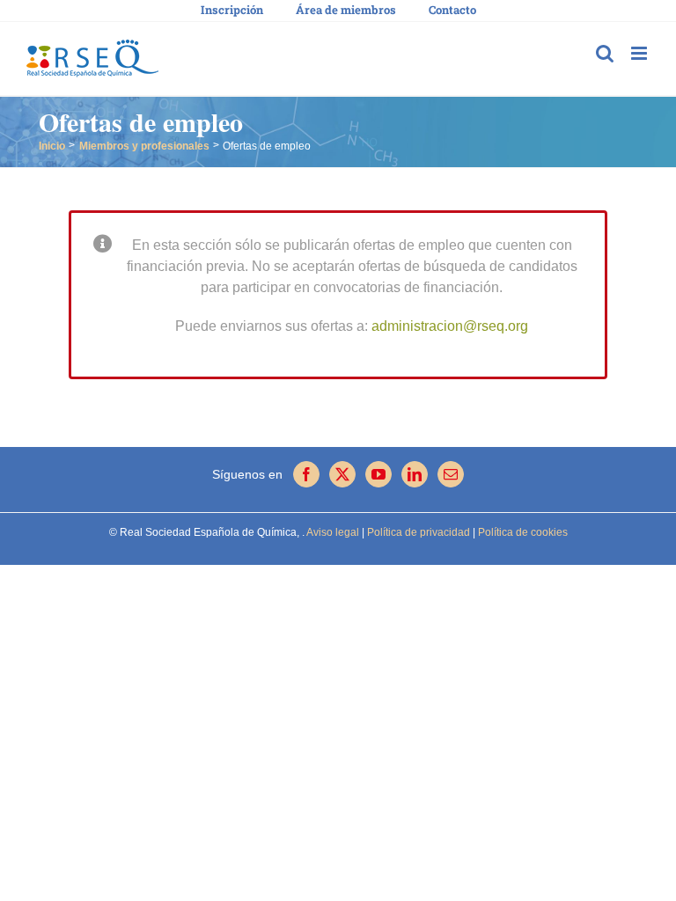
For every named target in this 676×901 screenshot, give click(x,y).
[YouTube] (378, 474)
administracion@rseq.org (449, 326)
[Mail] (450, 474)
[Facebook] (306, 474)
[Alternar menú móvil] (640, 53)
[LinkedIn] (414, 474)
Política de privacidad (417, 532)
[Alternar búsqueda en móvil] (605, 53)
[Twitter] (342, 474)
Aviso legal (332, 532)
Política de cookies (521, 532)
